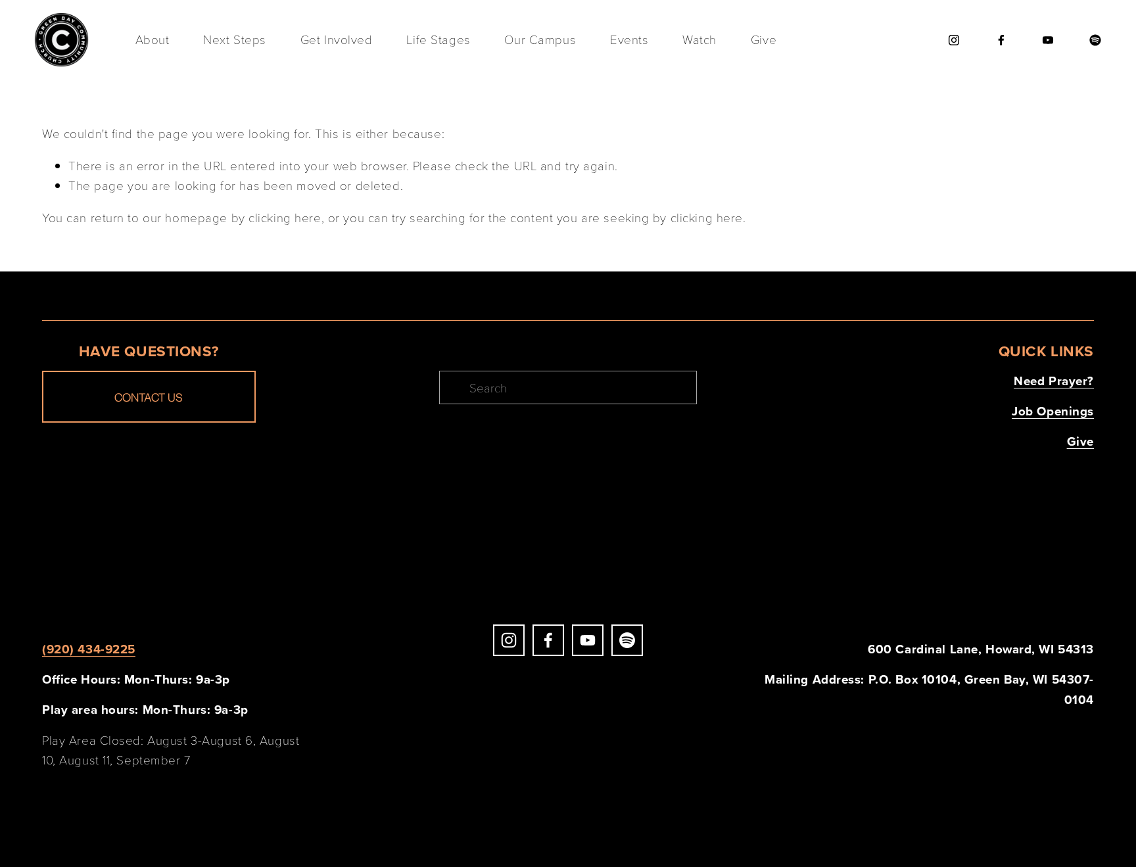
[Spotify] (1095, 40)
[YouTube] (1047, 40)
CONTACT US (148, 396)
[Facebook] (1001, 40)
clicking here (284, 217)
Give (763, 39)
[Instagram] (953, 40)
